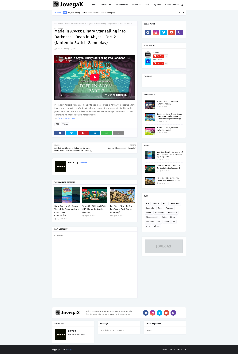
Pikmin (172, 217)
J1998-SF (59, 49)
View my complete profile (76, 334)
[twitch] (179, 32)
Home (56, 23)
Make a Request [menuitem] (172, 5)
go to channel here (66, 118)
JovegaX (70, 349)
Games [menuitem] (135, 5)
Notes (164, 217)
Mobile (148, 213)
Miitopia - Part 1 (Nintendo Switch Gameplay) (167, 102)
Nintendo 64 (159, 213)
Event (165, 204)
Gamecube (150, 208)
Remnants (150, 222)
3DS (147, 204)
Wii (174, 222)
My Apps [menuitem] (157, 5)
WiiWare (157, 226)
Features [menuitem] (105, 5)
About (172, 349)
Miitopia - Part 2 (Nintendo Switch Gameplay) (167, 129)
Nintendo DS (172, 213)
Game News (175, 204)
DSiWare (156, 204)
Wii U (148, 226)
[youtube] (171, 32)
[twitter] (163, 32)
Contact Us (182, 349)
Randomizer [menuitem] (120, 5)
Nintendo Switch (152, 217)
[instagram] (156, 32)
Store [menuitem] (147, 5)
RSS (61, 23)
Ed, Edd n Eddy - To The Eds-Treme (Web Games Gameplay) (91, 13)
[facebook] (148, 32)
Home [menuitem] (94, 5)
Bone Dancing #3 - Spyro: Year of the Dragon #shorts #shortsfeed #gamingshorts (66, 211)
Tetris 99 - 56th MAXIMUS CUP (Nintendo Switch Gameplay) (94, 209)
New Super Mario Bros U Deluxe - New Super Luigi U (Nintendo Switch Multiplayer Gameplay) (169, 116)
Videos (65, 124)
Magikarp (169, 208)
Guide (160, 208)
